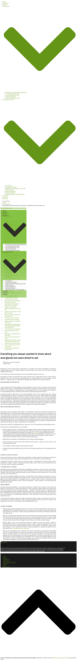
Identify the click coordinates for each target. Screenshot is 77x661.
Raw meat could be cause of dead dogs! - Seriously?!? (12, 304)
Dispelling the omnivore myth (12, 343)
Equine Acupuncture (10, 191)
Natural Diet (6, 561)
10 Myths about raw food (11, 299)
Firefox (55, 657)
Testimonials (6, 559)
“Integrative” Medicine (11, 187)
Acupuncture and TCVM (9, 562)
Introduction (8, 185)
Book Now (5, 198)
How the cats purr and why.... (12, 317)
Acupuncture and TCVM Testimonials (15, 194)
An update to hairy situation (12, 319)
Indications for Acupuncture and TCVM (15, 188)
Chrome (59, 657)
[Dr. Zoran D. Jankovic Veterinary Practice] (6, 208)
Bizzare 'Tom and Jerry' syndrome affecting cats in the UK (12, 308)
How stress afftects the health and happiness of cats (12, 301)
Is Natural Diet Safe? (10, 96)
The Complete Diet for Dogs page (20, 528)
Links (4, 565)
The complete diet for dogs (12, 93)
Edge (68, 657)
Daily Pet (5, 197)
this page (35, 432)
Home (4, 556)
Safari (63, 657)
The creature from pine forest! (13, 329)
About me (5, 3)
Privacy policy (6, 566)
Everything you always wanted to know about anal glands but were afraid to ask (13, 326)
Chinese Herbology (10, 193)
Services (5, 4)
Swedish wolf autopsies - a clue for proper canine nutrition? (13, 340)
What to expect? (9, 190)
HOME (4, 2)
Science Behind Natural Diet (12, 98)
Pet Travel (5, 195)
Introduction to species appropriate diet (15, 92)
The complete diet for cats (12, 95)
